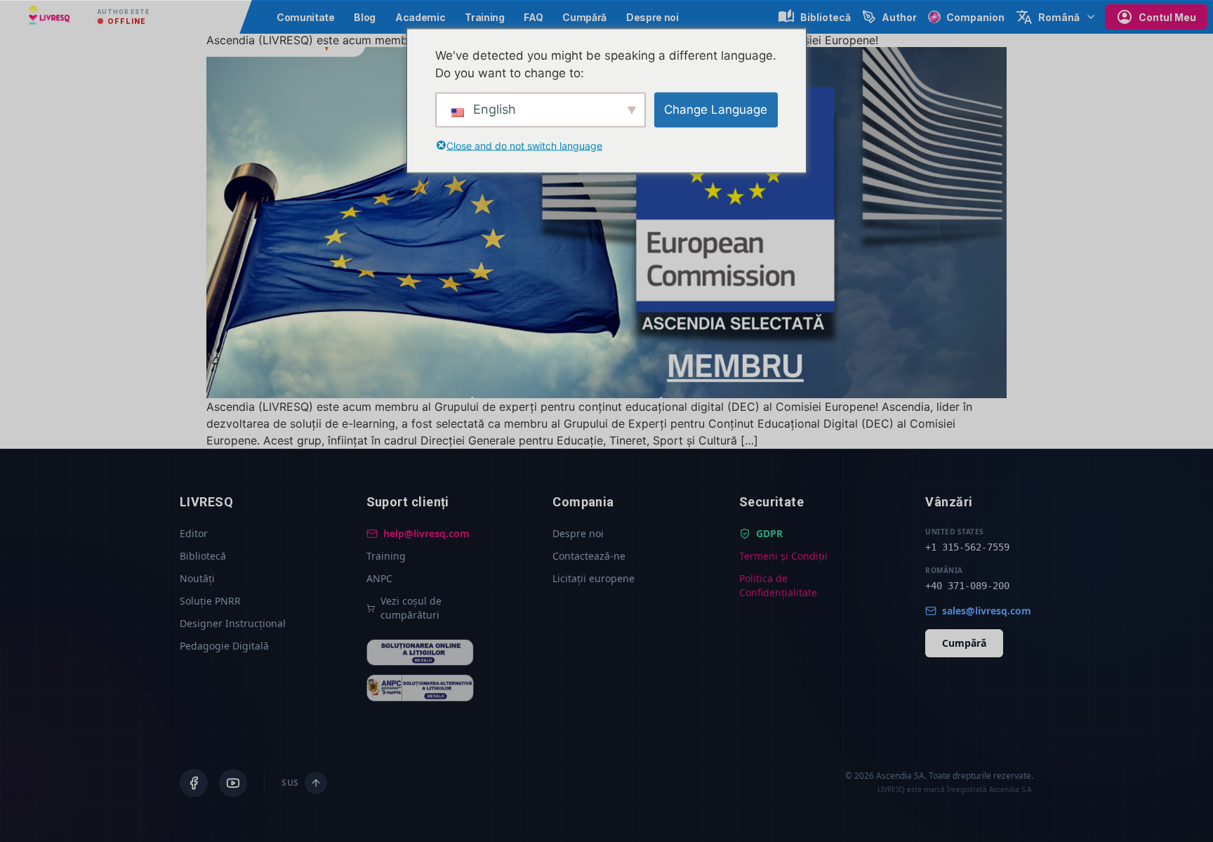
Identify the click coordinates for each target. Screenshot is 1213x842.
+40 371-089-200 (967, 585)
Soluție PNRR (210, 600)
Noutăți (197, 578)
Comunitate (306, 17)
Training (484, 17)
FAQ (533, 17)
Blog (365, 17)
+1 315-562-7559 (967, 547)
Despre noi (652, 17)
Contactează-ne (588, 556)
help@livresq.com (426, 533)
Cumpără (584, 17)
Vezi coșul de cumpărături (411, 607)
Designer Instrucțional (233, 623)
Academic (420, 17)
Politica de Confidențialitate (778, 585)
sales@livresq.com (986, 610)
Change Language (715, 109)
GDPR (769, 533)
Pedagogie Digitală (224, 645)
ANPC (379, 578)
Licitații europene (593, 578)
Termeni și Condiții (783, 556)
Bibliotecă (203, 556)
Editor (194, 533)
